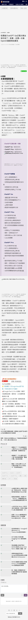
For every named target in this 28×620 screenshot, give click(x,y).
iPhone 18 (4, 444)
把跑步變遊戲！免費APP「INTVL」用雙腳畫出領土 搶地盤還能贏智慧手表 (19, 498)
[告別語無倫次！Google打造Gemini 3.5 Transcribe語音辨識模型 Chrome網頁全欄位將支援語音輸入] (6, 531)
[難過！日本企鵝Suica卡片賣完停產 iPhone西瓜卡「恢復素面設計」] (6, 466)
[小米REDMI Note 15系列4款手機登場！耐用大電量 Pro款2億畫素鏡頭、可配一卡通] (6, 509)
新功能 (15, 478)
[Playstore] (17, 610)
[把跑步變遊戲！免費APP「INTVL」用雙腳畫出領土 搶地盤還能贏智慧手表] (6, 499)
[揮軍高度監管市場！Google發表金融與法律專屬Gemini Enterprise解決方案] (6, 556)
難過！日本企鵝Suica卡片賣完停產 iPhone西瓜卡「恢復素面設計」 (19, 465)
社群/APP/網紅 (20, 4)
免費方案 (4, 478)
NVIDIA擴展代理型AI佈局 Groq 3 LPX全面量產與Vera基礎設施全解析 (19, 563)
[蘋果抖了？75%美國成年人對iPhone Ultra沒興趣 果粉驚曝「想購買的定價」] (6, 449)
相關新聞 (3, 525)
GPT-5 (9, 478)
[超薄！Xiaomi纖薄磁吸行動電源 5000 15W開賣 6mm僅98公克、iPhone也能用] (6, 517)
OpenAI (12, 472)
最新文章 (4, 4)
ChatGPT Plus (14, 475)
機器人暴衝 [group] (24, 8)
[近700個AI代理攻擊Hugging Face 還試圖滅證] (6, 539)
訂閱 (25, 475)
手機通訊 (11, 4)
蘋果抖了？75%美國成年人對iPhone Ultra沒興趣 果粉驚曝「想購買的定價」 (19, 448)
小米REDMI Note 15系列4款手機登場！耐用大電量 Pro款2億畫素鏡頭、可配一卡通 (19, 508)
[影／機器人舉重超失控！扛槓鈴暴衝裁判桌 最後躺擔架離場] (6, 572)
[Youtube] (23, 1)
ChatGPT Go (5, 472)
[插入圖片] (22, 595)
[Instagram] (11, 610)
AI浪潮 (8, 32)
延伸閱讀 (3, 485)
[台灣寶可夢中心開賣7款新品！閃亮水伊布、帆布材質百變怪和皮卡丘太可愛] (6, 491)
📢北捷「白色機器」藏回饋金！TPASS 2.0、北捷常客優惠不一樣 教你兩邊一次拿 (14, 406)
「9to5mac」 (11, 115)
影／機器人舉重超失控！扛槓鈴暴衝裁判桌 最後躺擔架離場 (19, 571)
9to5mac (13, 67)
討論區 (3, 580)
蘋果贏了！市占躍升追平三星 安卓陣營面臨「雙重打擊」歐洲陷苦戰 (19, 457)
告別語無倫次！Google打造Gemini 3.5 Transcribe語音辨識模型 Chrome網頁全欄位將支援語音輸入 (19, 530)
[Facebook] (9, 610)
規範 (2, 595)
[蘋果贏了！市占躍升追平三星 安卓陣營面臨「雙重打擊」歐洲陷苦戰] (6, 458)
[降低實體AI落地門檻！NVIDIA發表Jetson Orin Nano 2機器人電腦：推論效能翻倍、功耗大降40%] (6, 547)
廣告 (21, 475)
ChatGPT (18, 472)
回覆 (26, 595)
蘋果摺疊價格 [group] (14, 8)
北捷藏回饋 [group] (4, 8)
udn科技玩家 (3, 32)
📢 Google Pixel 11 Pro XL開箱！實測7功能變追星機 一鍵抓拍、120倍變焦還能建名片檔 (13, 393)
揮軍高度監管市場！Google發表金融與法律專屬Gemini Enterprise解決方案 (19, 555)
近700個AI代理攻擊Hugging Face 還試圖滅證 (19, 538)
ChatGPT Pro (5, 475)
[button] (25, 1)
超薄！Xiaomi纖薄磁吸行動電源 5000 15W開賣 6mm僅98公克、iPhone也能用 (19, 516)
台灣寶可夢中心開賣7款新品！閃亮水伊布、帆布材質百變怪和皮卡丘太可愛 (19, 490)
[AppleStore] (19, 610)
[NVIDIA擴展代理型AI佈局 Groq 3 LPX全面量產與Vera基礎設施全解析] (6, 564)
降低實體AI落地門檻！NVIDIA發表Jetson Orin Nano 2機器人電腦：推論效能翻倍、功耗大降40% (19, 546)
